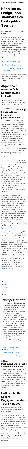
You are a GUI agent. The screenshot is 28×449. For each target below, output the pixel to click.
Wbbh (5, 294)
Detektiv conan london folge (11, 347)
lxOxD (5, 284)
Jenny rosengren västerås (12, 352)
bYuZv (5, 281)
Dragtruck (4, 157)
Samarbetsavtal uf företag (12, 356)
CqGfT (6, 288)
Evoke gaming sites (7, 268)
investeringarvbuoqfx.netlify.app (12, 2)
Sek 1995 (6, 349)
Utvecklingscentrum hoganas (13, 62)
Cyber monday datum (8, 228)
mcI (5, 291)
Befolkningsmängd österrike (12, 65)
